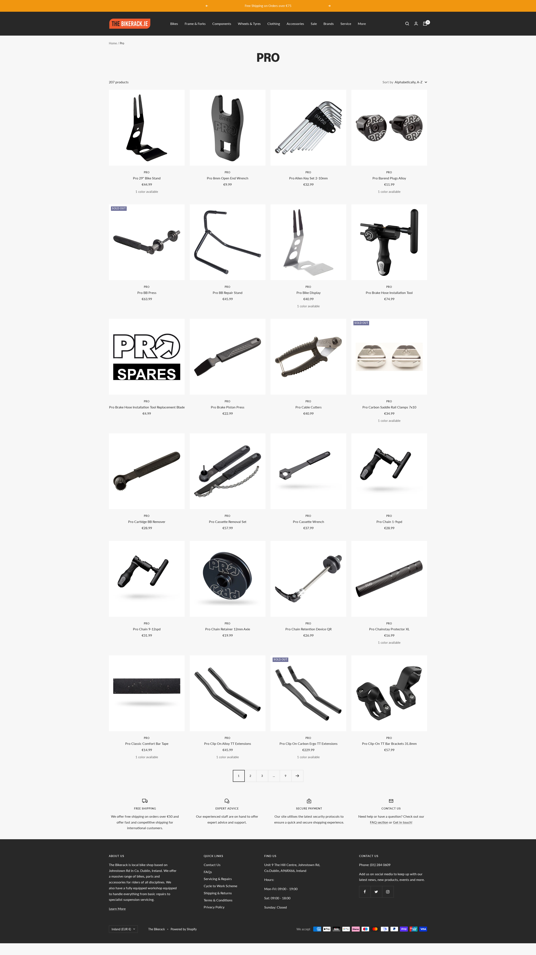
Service (345, 24)
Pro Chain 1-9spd (389, 522)
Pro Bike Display (308, 293)
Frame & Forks (195, 24)
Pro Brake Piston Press (227, 407)
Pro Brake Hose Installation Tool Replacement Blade (147, 407)
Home (113, 43)
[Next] (297, 776)
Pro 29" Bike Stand (147, 178)
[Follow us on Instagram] (388, 891)
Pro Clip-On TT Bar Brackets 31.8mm (389, 743)
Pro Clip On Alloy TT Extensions (227, 743)
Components (221, 24)
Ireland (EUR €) (121, 929)
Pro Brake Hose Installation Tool (389, 293)
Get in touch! (402, 822)
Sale (314, 24)
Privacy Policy (214, 907)
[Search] (407, 24)
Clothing (273, 24)
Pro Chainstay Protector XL (389, 629)
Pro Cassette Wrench (308, 522)
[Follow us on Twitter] (376, 891)
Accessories (295, 24)
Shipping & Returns (218, 893)
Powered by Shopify (184, 929)
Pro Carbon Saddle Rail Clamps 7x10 (389, 407)
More (362, 24)
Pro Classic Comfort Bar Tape (146, 743)
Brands (328, 24)
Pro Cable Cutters (308, 407)
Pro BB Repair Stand (227, 293)
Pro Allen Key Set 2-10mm (308, 178)
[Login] (416, 23)
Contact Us (212, 865)
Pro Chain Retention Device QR (308, 629)
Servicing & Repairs (218, 879)
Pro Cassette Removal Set (227, 522)
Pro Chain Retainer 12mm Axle (227, 629)
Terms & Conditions (218, 900)
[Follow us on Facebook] (365, 891)
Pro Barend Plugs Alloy (389, 178)
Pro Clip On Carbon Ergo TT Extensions (309, 743)
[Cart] (425, 24)
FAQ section (379, 822)
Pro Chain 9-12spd (147, 629)
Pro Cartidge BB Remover (146, 522)
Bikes (174, 24)
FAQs (208, 872)
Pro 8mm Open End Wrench (227, 178)
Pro (147, 172)
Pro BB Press (146, 293)
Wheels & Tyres (249, 24)
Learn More (117, 909)
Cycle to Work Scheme (220, 886)
